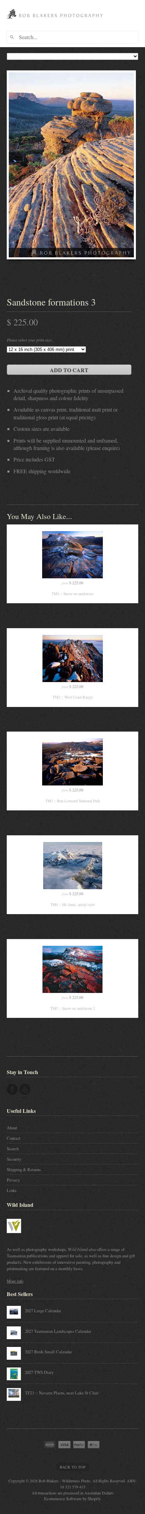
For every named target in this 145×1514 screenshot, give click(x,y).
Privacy (13, 1180)
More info (15, 1281)
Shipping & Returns (24, 1169)
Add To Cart (69, 370)
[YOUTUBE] (24, 1089)
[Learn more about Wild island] (23, 1236)
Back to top (73, 1467)
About (12, 1128)
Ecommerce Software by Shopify (72, 1498)
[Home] (56, 21)
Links (12, 1190)
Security (14, 1159)
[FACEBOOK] (12, 1089)
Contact (14, 1138)
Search (13, 1149)
